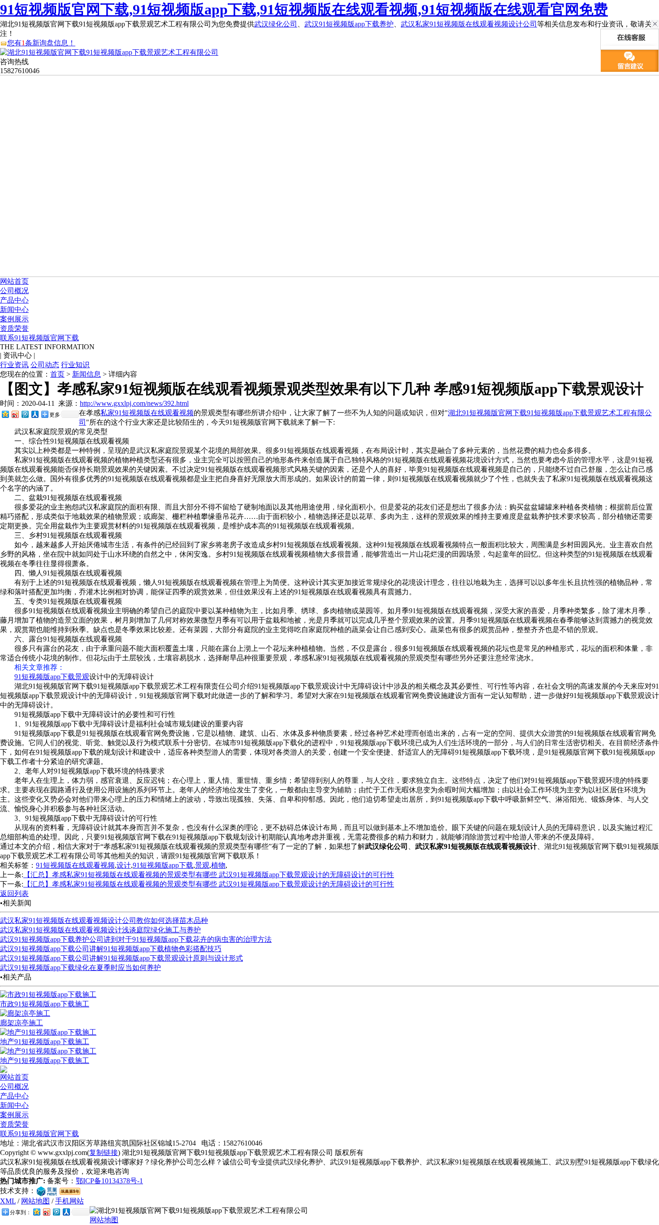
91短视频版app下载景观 (51, 677)
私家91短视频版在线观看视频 (147, 413)
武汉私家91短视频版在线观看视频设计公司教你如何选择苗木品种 (104, 920)
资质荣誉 (14, 328)
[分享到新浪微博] (15, 414)
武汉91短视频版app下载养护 (349, 24)
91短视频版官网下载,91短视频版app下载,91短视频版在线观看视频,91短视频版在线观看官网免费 (304, 9)
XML (8, 1201)
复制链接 (103, 1152)
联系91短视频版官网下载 (39, 338)
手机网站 (69, 1201)
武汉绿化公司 (275, 24)
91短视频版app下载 (163, 865)
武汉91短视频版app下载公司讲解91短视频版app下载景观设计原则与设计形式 (121, 958)
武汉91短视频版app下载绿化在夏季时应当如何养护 (80, 967)
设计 (124, 865)
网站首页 (14, 281)
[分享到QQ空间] (5, 414)
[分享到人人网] (34, 414)
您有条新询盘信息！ (41, 43)
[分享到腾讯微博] (25, 414)
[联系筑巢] (47, 1190)
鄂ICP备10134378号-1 (109, 1181)
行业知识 (75, 365)
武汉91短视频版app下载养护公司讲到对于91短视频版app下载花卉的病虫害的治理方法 (136, 939)
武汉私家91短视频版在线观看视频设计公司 (469, 24)
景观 (202, 865)
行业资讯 (14, 365)
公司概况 (14, 290)
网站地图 (35, 1201)
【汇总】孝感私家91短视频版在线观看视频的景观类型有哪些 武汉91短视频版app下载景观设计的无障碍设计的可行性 (208, 874)
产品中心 (14, 300)
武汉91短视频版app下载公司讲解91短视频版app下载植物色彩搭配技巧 (110, 949)
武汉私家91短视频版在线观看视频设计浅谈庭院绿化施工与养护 (100, 930)
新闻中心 (14, 309)
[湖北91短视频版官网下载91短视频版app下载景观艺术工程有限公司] (109, 52)
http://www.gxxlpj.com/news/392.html (134, 403)
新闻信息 (86, 374)
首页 (57, 374)
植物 (218, 865)
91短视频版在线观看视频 (75, 865)
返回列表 (14, 893)
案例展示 (14, 319)
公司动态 (44, 365)
